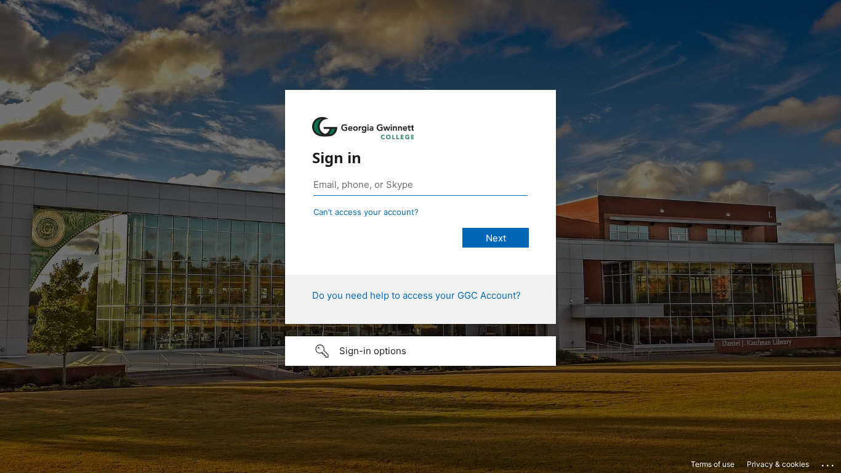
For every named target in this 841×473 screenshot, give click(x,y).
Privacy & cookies (778, 464)
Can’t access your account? (366, 212)
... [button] (828, 462)
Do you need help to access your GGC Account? (416, 295)
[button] (420, 351)
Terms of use (712, 464)
